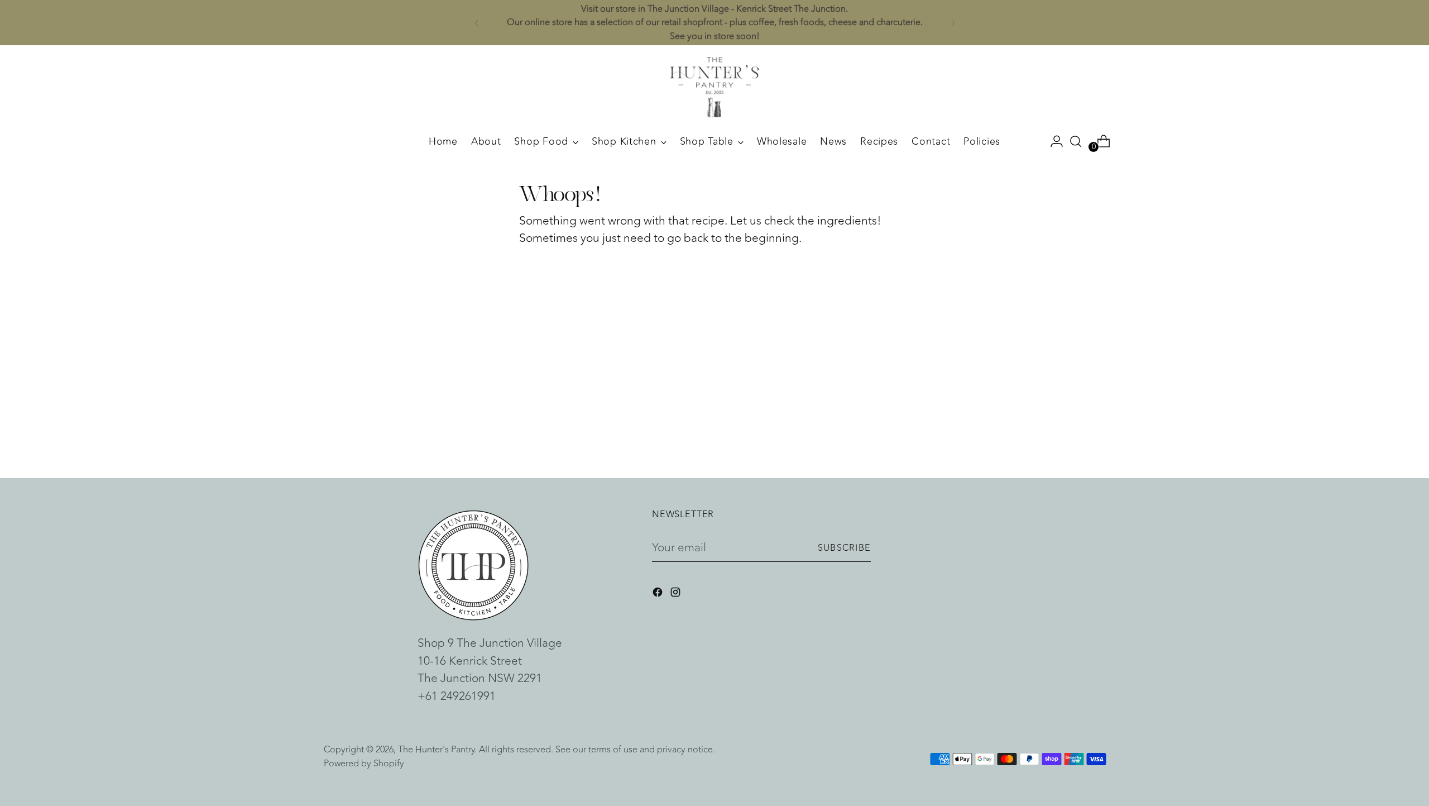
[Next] (953, 22)
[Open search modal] (1075, 141)
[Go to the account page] (1052, 141)
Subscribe (844, 548)
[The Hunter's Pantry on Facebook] (658, 594)
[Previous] (476, 22)
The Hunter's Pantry (436, 749)
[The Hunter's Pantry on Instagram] (676, 594)
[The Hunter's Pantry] (714, 87)
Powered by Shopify (364, 763)
